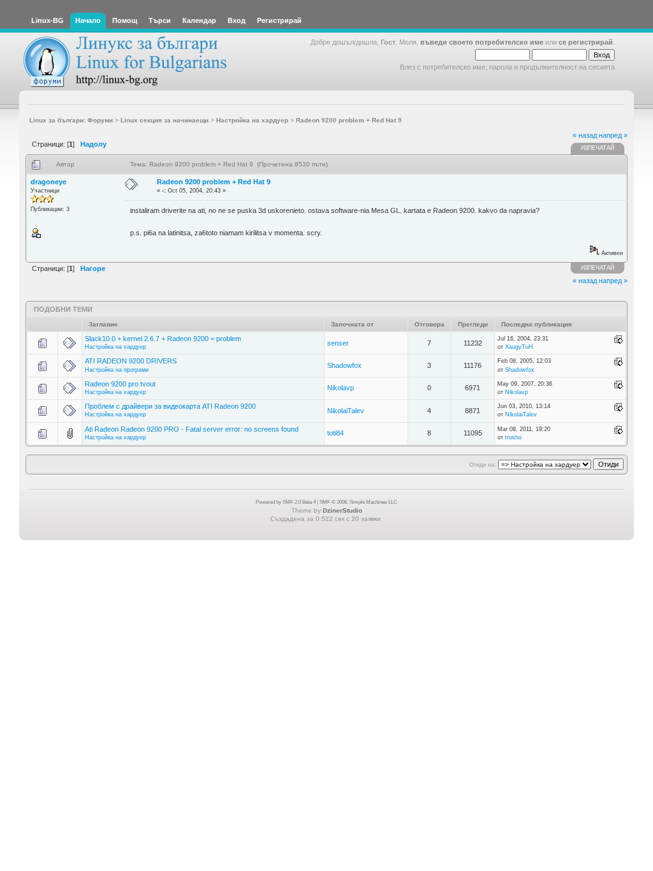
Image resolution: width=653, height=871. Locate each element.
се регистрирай (586, 42)
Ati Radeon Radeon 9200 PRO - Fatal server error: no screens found (191, 429)
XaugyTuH (519, 347)
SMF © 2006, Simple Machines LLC (358, 502)
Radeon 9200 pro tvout (120, 384)
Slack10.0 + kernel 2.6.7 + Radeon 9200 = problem (163, 338)
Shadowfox (344, 365)
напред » (613, 135)
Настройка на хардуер (115, 347)
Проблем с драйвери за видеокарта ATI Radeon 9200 (170, 406)
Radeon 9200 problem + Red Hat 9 (213, 182)
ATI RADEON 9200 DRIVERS (131, 361)
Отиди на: (482, 465)
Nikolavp (340, 388)
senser (338, 343)
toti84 (335, 433)
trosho (513, 437)
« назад (585, 135)
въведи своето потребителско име (481, 42)
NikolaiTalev (345, 410)
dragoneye (48, 182)
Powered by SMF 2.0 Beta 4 (286, 502)
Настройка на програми (117, 370)
